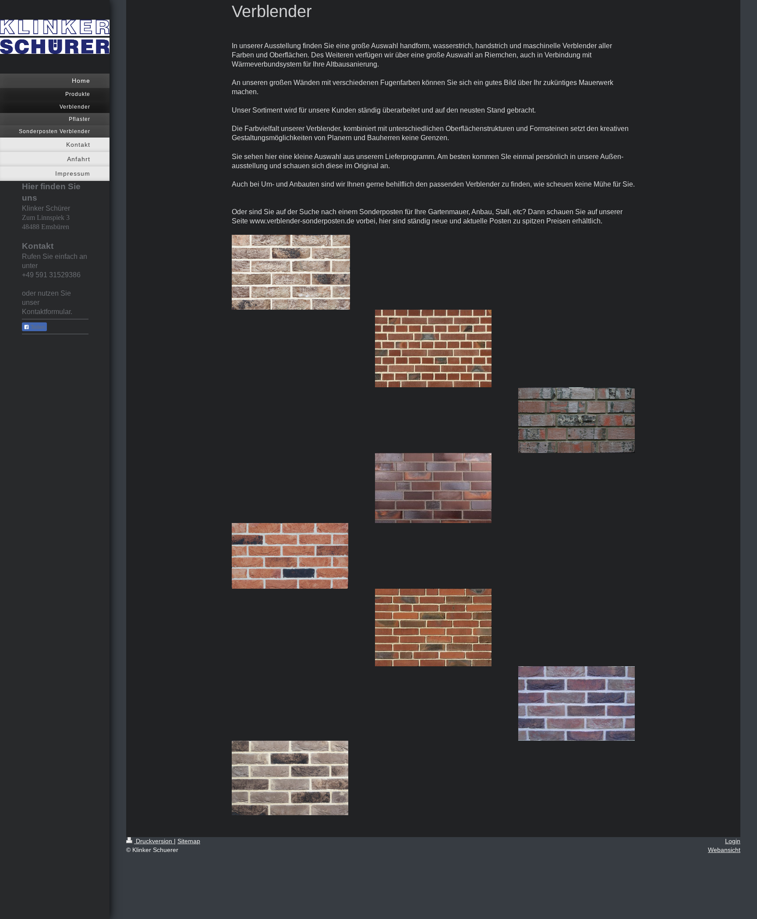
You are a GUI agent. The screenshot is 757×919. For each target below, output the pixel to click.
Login (732, 841)
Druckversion (154, 841)
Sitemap (188, 841)
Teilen (37, 327)
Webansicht (724, 849)
